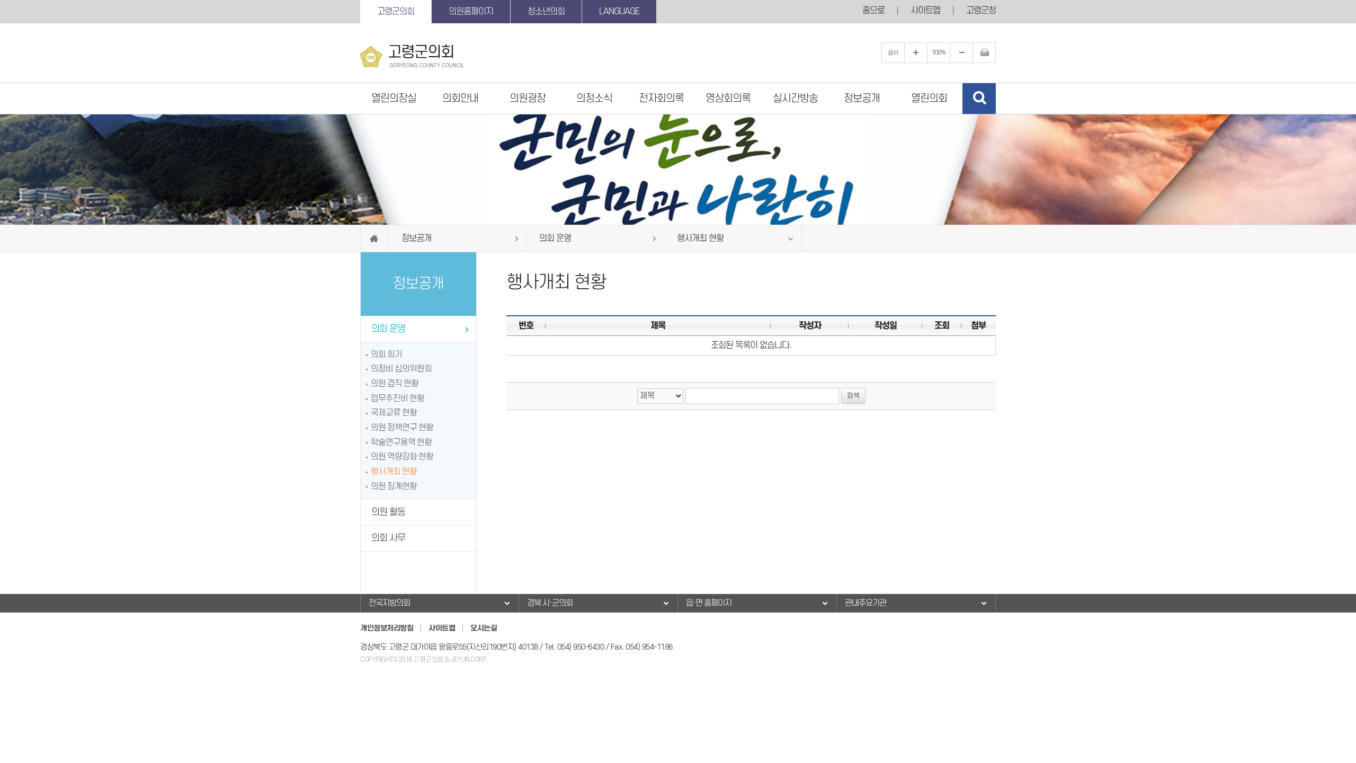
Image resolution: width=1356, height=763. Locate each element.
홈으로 (873, 10)
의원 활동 (388, 512)
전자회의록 (661, 98)
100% (939, 52)
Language (619, 11)
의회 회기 (386, 354)
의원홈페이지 (471, 11)
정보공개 (862, 98)
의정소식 (594, 98)
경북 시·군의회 (550, 603)
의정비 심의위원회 (401, 369)
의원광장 (528, 98)
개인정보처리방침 (386, 628)
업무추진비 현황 (397, 398)
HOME (374, 238)
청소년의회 (546, 11)
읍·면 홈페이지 (708, 603)
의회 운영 (388, 329)
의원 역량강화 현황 (402, 457)
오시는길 (483, 628)
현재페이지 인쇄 (984, 53)
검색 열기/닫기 (979, 98)
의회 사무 (388, 538)
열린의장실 (393, 98)
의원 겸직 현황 (394, 383)
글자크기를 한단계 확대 (916, 53)
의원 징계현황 (394, 486)
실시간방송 (795, 98)
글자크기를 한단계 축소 (961, 53)
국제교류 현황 (394, 413)
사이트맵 (925, 10)
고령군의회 (395, 11)
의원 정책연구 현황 (402, 427)
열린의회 (929, 98)
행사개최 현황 (394, 471)
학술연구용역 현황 (401, 442)
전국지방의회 (389, 603)
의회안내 (460, 98)
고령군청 (981, 10)
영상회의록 (728, 98)
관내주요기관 (865, 603)
